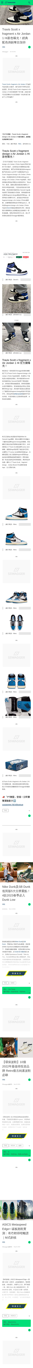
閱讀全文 (16, 974)
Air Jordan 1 (22, 84)
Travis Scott (6, 84)
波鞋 (20, 1145)
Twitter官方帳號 (19, 952)
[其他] (29, 48)
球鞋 (3, 47)
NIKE (13, 983)
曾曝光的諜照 (18, 394)
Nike (19, 144)
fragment (14, 84)
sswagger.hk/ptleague (12, 804)
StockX (9, 208)
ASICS (13, 1316)
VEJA (13, 1145)
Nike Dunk (18, 941)
